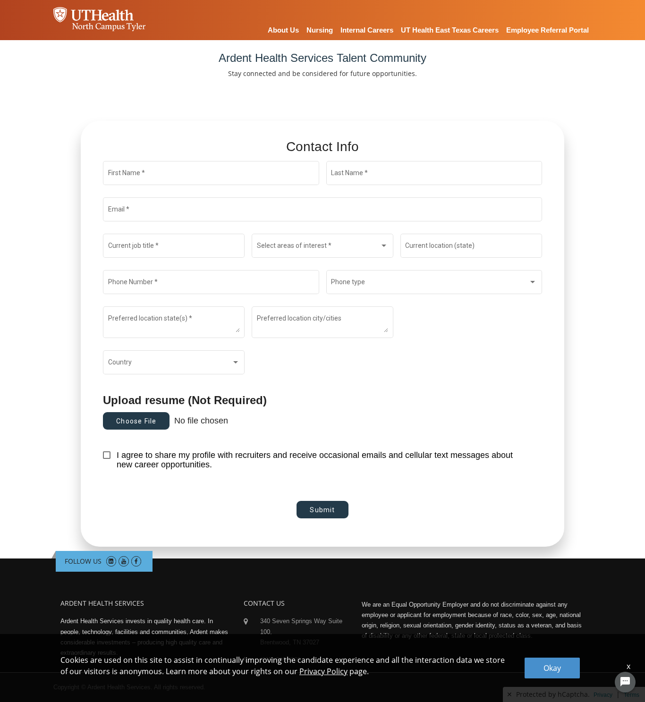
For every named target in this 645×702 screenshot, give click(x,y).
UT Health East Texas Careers (450, 30)
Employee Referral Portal (547, 30)
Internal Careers (366, 30)
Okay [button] (552, 668)
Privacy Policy (323, 671)
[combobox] (323, 247)
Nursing (319, 30)
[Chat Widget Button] (625, 682)
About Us (283, 30)
